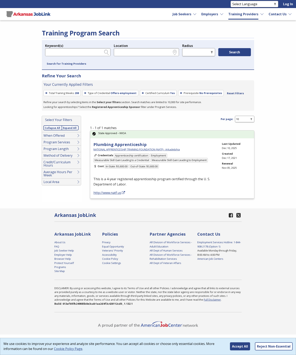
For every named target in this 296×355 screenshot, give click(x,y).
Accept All (240, 346)
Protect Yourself (64, 263)
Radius (187, 45)
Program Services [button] (56, 142)
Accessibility (109, 255)
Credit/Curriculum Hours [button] (56, 164)
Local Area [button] (51, 182)
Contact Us (278, 14)
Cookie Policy (110, 259)
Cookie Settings (111, 263)
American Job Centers (210, 259)
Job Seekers (182, 14)
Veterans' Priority (112, 250)
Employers (209, 14)
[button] (66, 63)
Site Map (59, 271)
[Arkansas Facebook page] (231, 215)
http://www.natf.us (107, 192)
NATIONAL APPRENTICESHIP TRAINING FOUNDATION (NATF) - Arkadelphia (136, 149)
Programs (60, 267)
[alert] (172, 134)
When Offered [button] (54, 135)
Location (121, 45)
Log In (288, 4)
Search (234, 52)
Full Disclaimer (212, 299)
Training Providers (243, 14)
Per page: (227, 119)
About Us (59, 242)
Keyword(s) (54, 45)
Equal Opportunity (113, 246)
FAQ (56, 246)
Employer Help (63, 255)
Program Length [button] (56, 149)
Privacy (106, 242)
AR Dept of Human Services (166, 250)
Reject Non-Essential (274, 346)
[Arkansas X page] (238, 215)
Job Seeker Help (64, 250)
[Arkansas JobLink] (28, 14)
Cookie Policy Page (68, 349)
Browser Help (62, 259)
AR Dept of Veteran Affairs (165, 263)
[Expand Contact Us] (290, 14)
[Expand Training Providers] (262, 14)
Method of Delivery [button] (57, 155)
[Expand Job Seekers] (195, 14)
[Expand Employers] (222, 14)
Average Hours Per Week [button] (57, 173)
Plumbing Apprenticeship (120, 144)
